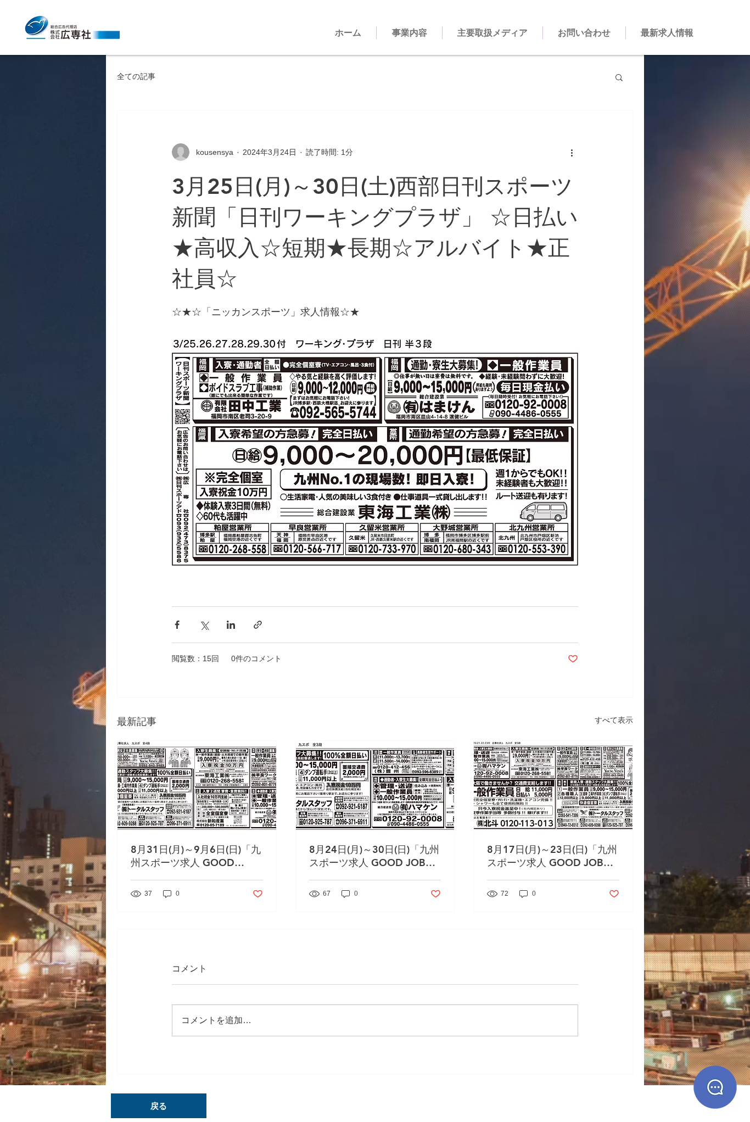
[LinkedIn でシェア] (231, 624)
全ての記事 (136, 76)
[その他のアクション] (571, 152)
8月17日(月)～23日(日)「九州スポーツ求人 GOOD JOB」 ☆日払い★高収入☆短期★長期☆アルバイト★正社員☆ (552, 856)
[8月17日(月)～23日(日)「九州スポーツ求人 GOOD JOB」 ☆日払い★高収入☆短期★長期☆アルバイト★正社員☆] (553, 785)
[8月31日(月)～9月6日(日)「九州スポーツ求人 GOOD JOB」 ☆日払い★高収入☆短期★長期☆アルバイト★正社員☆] (196, 785)
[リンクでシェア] (258, 624)
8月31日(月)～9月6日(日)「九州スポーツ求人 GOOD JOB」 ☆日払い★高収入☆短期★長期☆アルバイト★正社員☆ (196, 856)
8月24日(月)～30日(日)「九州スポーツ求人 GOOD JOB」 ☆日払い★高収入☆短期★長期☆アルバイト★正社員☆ (374, 856)
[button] (619, 76)
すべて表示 (614, 720)
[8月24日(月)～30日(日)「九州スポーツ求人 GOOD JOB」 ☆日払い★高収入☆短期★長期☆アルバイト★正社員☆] (375, 785)
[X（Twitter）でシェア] (204, 624)
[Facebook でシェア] (177, 624)
